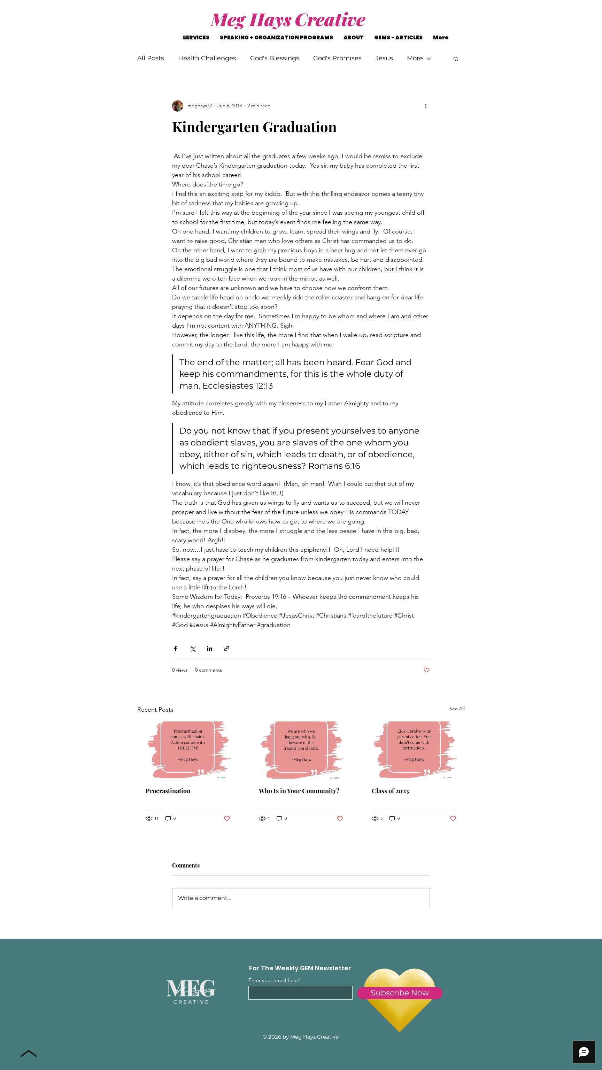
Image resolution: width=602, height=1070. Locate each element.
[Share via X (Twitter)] (192, 648)
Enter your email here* (274, 980)
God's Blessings (274, 58)
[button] (456, 58)
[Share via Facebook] (175, 648)
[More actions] (426, 106)
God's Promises (337, 58)
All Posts (150, 58)
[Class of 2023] (414, 749)
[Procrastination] (188, 749)
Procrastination (168, 791)
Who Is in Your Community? (299, 791)
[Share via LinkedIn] (209, 648)
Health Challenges (207, 58)
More (415, 58)
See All (457, 708)
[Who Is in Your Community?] (301, 750)
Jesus (384, 58)
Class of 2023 (390, 791)
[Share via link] (226, 648)
